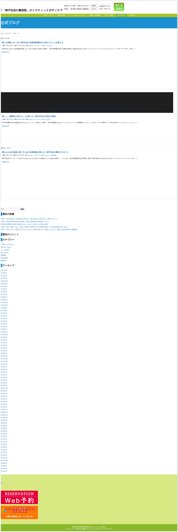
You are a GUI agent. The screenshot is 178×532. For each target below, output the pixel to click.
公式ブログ (121, 15)
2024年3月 (4, 323)
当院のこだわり (48, 15)
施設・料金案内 (95, 15)
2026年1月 (4, 278)
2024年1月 (4, 329)
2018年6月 (4, 425)
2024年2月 (4, 326)
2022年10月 (4, 361)
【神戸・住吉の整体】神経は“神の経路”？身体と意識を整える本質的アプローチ (25, 221)
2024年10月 (4, 305)
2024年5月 (4, 318)
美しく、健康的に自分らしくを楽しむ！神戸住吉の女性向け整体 (29, 116)
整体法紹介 (62, 15)
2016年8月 (4, 465)
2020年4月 (4, 390)
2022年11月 (4, 358)
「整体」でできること (47, 45)
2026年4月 (4, 270)
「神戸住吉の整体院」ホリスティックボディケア (88, 528)
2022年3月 (4, 372)
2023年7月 (4, 342)
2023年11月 (4, 332)
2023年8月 (4, 340)
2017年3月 (4, 452)
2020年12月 (4, 388)
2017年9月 (4, 439)
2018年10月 (4, 417)
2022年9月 (4, 364)
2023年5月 (4, 345)
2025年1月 (4, 297)
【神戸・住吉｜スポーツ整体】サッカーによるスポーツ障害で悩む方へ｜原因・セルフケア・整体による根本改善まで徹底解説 (39, 229)
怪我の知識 (4, 258)
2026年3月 (4, 273)
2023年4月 (4, 348)
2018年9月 (4, 420)
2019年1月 (4, 409)
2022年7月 (4, 366)
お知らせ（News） (46, 119)
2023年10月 (4, 334)
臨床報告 (3, 260)
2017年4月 (4, 449)
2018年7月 (4, 423)
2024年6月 (4, 315)
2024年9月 (4, 307)
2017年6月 (4, 444)
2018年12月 (4, 412)
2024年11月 (4, 302)
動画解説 (53, 155)
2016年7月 (4, 468)
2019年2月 (4, 407)
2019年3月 (4, 404)
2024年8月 (4, 310)
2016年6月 (4, 471)
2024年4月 (4, 321)
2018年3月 (4, 431)
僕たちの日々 (5, 252)
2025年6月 (4, 291)
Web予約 (132, 15)
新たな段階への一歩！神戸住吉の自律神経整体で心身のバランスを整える (32, 42)
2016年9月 (4, 463)
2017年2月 (4, 455)
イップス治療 (5, 249)
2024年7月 (4, 313)
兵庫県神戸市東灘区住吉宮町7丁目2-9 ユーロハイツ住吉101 (89, 526)
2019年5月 (4, 398)
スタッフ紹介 (109, 15)
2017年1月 (4, 457)
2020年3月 (4, 393)
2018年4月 (4, 428)
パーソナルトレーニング (77, 15)
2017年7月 (4, 441)
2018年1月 (4, 436)
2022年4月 (4, 369)
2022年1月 (4, 374)
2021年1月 (4, 385)
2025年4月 (4, 294)
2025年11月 (4, 281)
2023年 (14, 33)
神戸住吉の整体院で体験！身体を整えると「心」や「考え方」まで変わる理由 (24, 224)
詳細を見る (5, 52)
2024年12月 (4, 299)
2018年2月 (4, 433)
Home (2, 33)
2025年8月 (4, 289)
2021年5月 (4, 382)
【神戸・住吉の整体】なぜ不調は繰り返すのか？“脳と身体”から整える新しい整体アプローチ (29, 218)
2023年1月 (4, 356)
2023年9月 (4, 337)
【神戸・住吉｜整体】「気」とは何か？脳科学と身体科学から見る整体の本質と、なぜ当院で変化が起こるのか (34, 227)
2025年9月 (4, 286)
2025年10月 (4, 283)
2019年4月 (4, 401)
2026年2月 (4, 275)
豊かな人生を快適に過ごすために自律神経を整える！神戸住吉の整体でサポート (35, 152)
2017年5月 (4, 447)
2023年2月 (4, 353)
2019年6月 (4, 396)
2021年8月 (4, 377)
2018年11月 (4, 415)
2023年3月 (4, 350)
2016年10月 (4, 460)
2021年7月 (4, 380)
